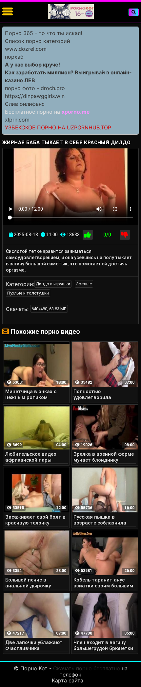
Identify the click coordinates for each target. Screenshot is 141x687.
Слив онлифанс (25, 104)
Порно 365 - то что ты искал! (43, 33)
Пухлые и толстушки (28, 293)
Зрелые (84, 283)
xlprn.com (17, 119)
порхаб (14, 56)
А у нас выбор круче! (32, 64)
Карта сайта (67, 680)
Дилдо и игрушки (53, 283)
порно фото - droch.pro (35, 88)
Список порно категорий (37, 41)
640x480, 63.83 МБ (49, 308)
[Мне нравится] (88, 235)
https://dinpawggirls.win (35, 96)
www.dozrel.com (26, 49)
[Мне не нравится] (125, 235)
